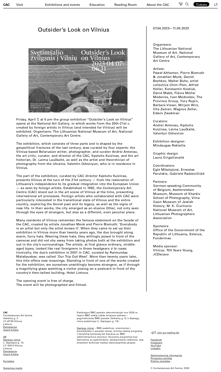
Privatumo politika (161, 358)
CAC (6, 4)
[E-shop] (181, 4)
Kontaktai (8, 361)
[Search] (187, 4)
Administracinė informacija (166, 355)
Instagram (156, 342)
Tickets (201, 4)
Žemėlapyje (10, 327)
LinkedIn (156, 348)
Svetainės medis (12, 368)
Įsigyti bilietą (11, 329)
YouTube (156, 345)
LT (216, 5)
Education (97, 5)
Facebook (156, 339)
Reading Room (125, 5)
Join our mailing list (168, 332)
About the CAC (158, 5)
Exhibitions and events (62, 5)
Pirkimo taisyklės (160, 361)
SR (4, 336)
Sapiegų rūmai (11, 339)
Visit (19, 5)
